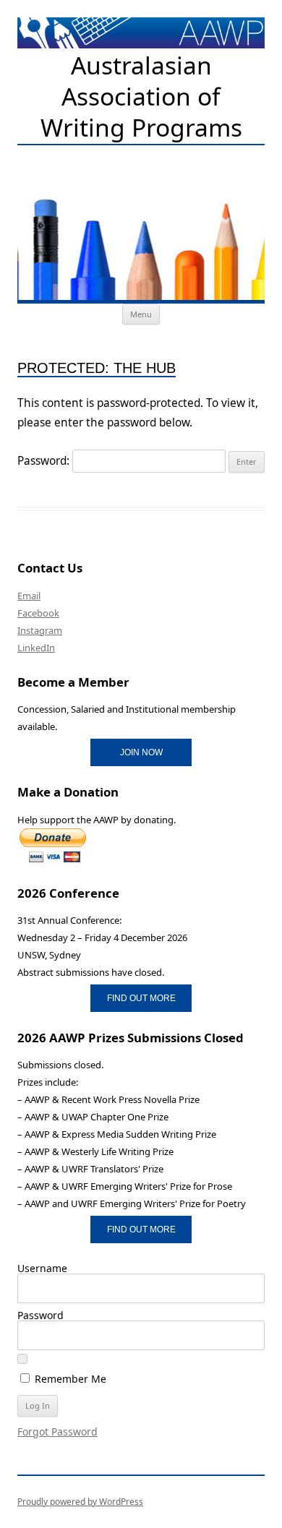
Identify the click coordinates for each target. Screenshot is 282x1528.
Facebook (38, 612)
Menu (141, 314)
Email (28, 595)
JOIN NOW (141, 752)
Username (42, 1268)
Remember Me (69, 1378)
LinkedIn (36, 647)
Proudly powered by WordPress (80, 1501)
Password (40, 1315)
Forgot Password (57, 1431)
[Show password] (22, 1359)
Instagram (39, 630)
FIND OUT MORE (141, 998)
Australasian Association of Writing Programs (141, 97)
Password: (44, 460)
